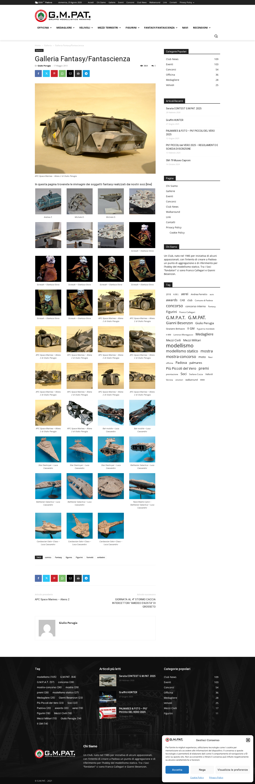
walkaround (191, 379)
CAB (182, 300)
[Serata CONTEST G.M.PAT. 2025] (107, 680)
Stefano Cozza (196, 374)
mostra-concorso (181, 356)
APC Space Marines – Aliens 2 (52, 599)
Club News (172, 206)
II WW (168, 335)
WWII (202, 380)
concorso (174, 306)
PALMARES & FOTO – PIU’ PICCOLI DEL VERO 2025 (190, 132)
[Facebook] (38, 73)
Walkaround (173, 211)
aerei (184, 294)
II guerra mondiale (206, 328)
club (189, 300)
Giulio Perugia (44, 65)
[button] (248, 740)
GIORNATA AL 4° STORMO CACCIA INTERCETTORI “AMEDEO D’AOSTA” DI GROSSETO (134, 603)
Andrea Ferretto (199, 294)
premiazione (172, 374)
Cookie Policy (197, 777)
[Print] (78, 73)
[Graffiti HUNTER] (107, 697)
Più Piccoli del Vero (181, 368)
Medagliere (204, 334)
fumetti (90, 557)
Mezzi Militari (192, 340)
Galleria (48, 45)
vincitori (179, 379)
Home (38, 45)
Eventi (169, 196)
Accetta (177, 769)
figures (69, 557)
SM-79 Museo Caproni (178, 160)
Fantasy (58, 557)
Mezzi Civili (173, 340)
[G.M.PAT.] (62, 16)
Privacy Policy (216, 777)
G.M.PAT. (197, 317)
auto (212, 294)
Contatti (170, 222)
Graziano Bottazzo (175, 328)
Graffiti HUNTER (174, 120)
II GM (190, 328)
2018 (168, 294)
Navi (210, 357)
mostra (207, 351)
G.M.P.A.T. (176, 317)
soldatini (101, 557)
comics (48, 557)
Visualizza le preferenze (233, 769)
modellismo (180, 345)
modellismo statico (182, 351)
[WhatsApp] (62, 73)
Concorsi (171, 201)
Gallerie (170, 191)
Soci (184, 374)
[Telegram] (86, 73)
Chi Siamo (172, 186)
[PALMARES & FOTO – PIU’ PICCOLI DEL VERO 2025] (107, 713)
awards (171, 300)
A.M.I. (176, 294)
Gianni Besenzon (179, 323)
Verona (169, 379)
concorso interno (195, 306)
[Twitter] (46, 73)
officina (169, 363)
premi (204, 368)
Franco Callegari (187, 312)
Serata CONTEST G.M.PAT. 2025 (184, 108)
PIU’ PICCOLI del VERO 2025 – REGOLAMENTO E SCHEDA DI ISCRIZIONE (192, 147)
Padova (181, 362)
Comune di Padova (204, 300)
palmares (195, 362)
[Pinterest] (54, 73)
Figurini (79, 557)
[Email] (70, 73)
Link (168, 217)
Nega (202, 769)
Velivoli (209, 374)
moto (202, 357)
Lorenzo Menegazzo (183, 334)
